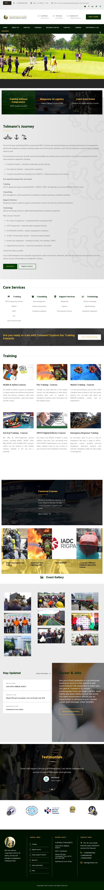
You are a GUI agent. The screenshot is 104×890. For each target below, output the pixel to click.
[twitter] (96, 6)
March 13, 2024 (10, 683)
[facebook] (88, 6)
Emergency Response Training (84, 433)
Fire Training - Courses (47, 385)
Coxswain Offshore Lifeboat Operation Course (64, 541)
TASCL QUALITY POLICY (39, 855)
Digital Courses (36, 849)
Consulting (42, 296)
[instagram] (100, 6)
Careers (78, 27)
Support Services (67, 296)
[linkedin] (92, 6)
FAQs (33, 871)
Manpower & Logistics (52, 99)
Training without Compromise (18, 100)
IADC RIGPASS (39, 541)
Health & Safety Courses (14, 385)
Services (27, 27)
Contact (67, 27)
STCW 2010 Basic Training (89, 541)
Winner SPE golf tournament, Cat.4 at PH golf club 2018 (25, 698)
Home (5, 27)
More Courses (43, 514)
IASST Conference (61, 851)
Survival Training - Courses (15, 433)
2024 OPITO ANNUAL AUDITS (16, 686)
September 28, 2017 (12, 706)
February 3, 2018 (11, 695)
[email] (85, 6)
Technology (92, 296)
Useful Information (42, 673)
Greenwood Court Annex (14, 709)
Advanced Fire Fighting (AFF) (15, 541)
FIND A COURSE (93, 17)
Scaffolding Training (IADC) (64, 842)
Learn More (9, 75)
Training (38, 27)
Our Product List (92, 27)
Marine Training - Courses (82, 385)
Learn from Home (85, 99)
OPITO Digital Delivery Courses (51, 433)
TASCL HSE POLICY (37, 865)
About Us (15, 27)
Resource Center (52, 27)
